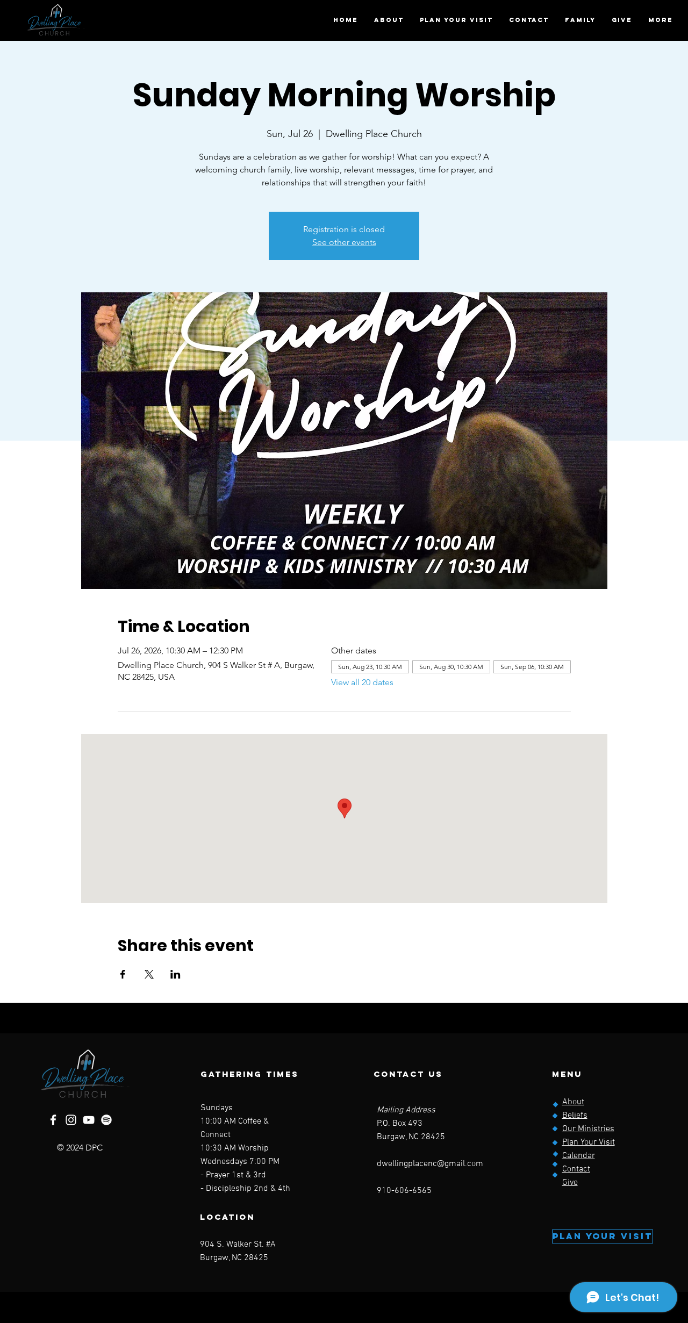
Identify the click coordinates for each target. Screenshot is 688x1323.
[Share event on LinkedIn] (175, 974)
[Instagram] (71, 1120)
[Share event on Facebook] (123, 974)
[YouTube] (89, 1120)
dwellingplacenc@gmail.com (430, 1164)
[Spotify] (106, 1120)
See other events (344, 242)
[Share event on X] (149, 974)
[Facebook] (53, 1120)
